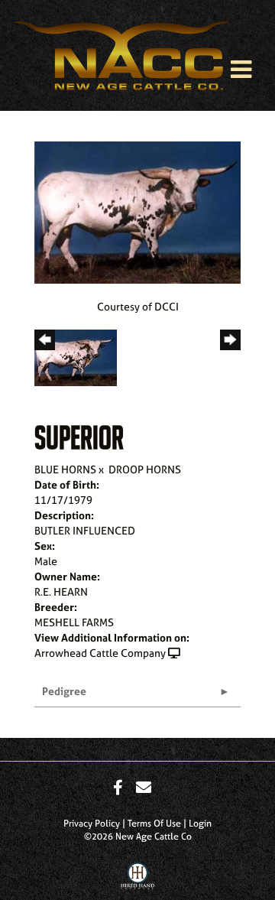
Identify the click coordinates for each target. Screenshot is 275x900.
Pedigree (64, 691)
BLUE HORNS (65, 469)
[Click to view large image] (137, 210)
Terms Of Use (154, 823)
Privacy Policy (91, 823)
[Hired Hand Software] (138, 879)
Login (200, 823)
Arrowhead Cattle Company (100, 652)
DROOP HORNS (144, 469)
